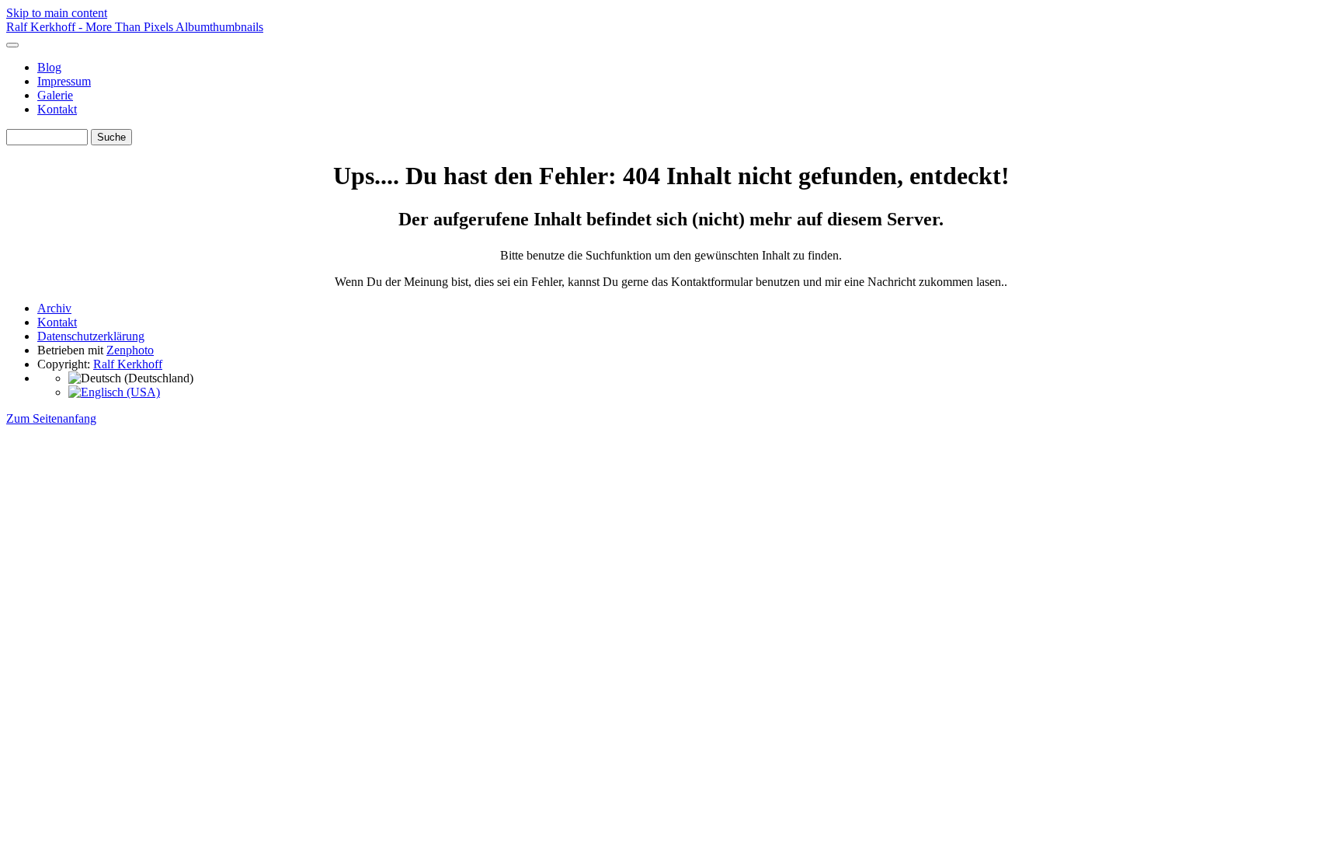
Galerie (55, 95)
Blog (49, 67)
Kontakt (57, 109)
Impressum (64, 81)
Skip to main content (56, 12)
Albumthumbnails (219, 26)
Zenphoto (130, 350)
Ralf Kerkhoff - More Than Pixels (91, 26)
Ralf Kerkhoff (127, 364)
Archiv (54, 308)
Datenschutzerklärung (90, 336)
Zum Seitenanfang (51, 418)
